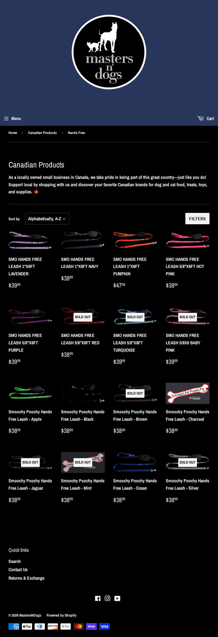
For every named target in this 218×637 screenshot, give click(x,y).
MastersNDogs (30, 615)
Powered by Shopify (61, 615)
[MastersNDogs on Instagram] (107, 599)
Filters (197, 218)
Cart (210, 118)
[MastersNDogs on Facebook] (98, 599)
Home (13, 132)
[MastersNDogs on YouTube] (117, 599)
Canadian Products (42, 132)
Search (15, 561)
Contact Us (18, 569)
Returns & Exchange (26, 578)
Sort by (14, 218)
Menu (16, 118)
